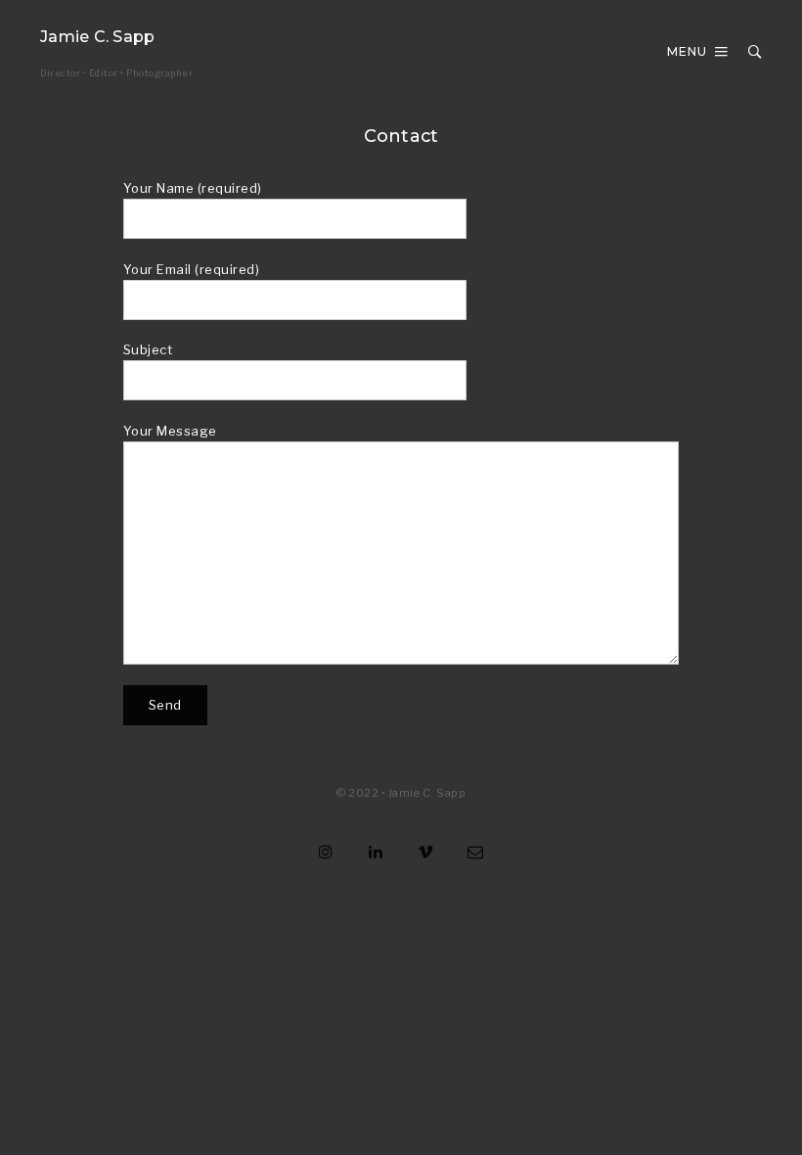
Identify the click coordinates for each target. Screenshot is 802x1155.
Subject (148, 349)
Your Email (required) (191, 269)
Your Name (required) (192, 188)
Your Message (170, 431)
